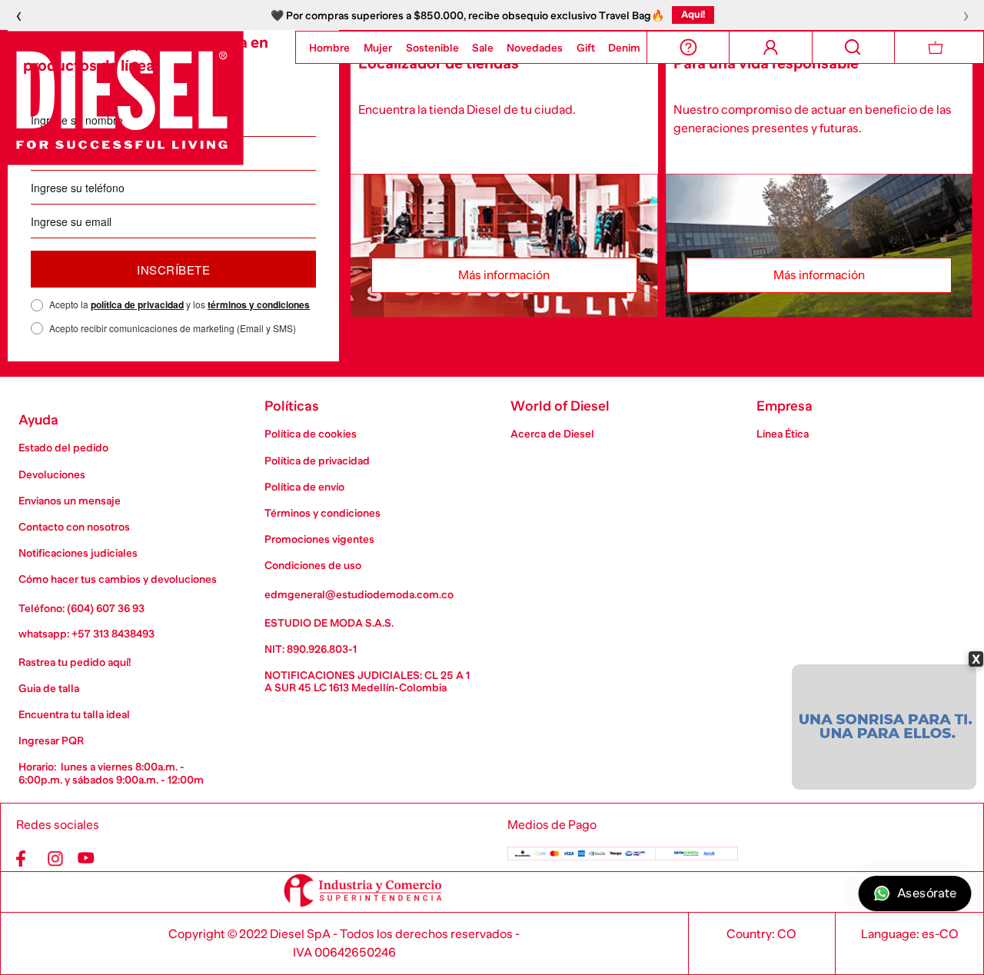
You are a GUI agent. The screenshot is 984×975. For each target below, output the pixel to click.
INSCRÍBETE (173, 269)
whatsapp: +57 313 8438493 (86, 633)
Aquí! (693, 14)
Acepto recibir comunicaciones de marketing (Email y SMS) (172, 328)
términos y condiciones (259, 304)
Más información (504, 275)
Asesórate (927, 893)
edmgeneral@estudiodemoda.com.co (359, 594)
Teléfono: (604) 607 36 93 (81, 608)
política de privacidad (137, 304)
